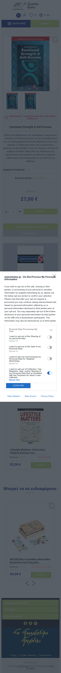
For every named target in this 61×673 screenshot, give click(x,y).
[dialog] (30, 336)
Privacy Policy (47, 396)
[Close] (55, 277)
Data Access (30, 396)
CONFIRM (18, 385)
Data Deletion (13, 396)
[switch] (49, 337)
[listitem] (30, 330)
